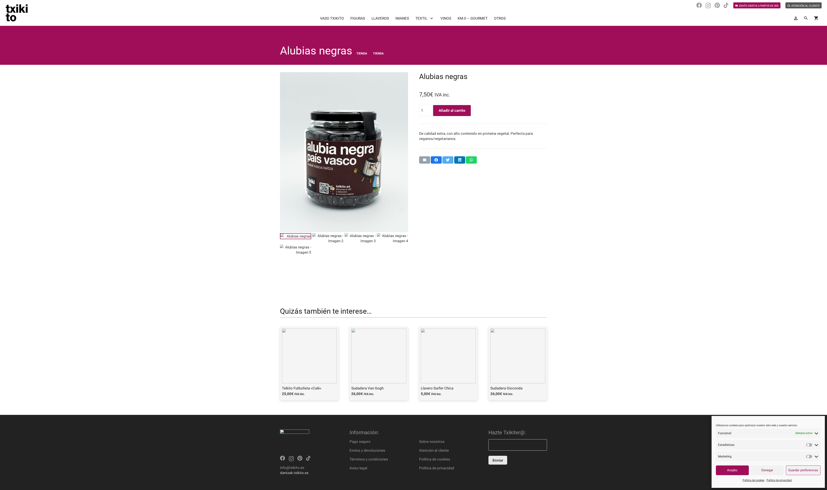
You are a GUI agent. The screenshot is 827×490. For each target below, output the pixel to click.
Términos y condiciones (369, 459)
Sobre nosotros (432, 441)
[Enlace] (17, 13)
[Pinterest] (717, 5)
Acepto (732, 470)
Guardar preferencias (803, 470)
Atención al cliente (434, 450)
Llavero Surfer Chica (437, 388)
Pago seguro (360, 441)
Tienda (361, 53)
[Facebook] (699, 5)
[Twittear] (447, 160)
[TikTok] (726, 5)
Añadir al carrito (452, 110)
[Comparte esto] (436, 160)
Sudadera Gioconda (506, 388)
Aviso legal (358, 468)
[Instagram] (708, 6)
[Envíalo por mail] (424, 160)
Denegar (767, 470)
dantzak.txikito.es (294, 473)
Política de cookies (753, 480)
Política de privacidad (779, 480)
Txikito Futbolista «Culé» (301, 388)
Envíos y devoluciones (367, 450)
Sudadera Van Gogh (367, 388)
